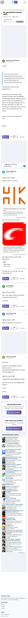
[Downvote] (17, 137)
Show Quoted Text (8, 177)
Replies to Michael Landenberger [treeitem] (14, 165)
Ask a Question (15, 428)
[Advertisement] (14, 41)
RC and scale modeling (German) (16, 10)
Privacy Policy (4, 616)
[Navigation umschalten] (25, 2)
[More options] (25, 61)
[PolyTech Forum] (3, 2)
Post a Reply (15, 412)
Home (4, 10)
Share (23, 137)
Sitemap (3, 608)
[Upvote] (12, 137)
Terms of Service (5, 614)
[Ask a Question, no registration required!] (15, 2)
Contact (3, 606)
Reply (6, 137)
